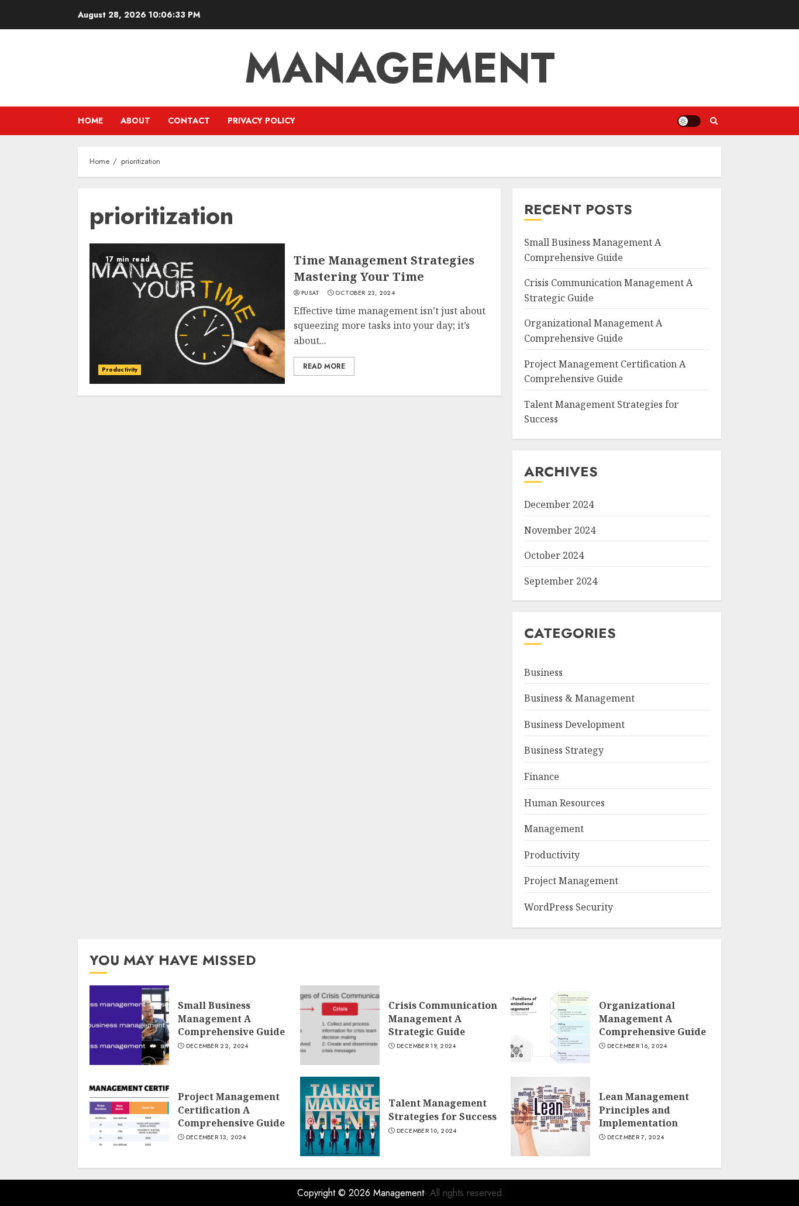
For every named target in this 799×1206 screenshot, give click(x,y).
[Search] (714, 120)
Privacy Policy (261, 120)
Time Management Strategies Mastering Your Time (384, 268)
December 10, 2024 (427, 1131)
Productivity (119, 369)
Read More (324, 366)
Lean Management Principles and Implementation (644, 1109)
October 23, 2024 (365, 293)
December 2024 (559, 504)
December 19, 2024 (426, 1046)
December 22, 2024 (217, 1046)
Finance (541, 776)
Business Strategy (564, 750)
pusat (310, 293)
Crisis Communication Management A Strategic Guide (442, 1018)
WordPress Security (568, 907)
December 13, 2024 (216, 1137)
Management (399, 67)
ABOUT (135, 120)
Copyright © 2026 (335, 1193)
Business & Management (579, 698)
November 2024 (559, 530)
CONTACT (189, 120)
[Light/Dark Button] (689, 121)
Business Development (574, 724)
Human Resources (564, 802)
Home (90, 120)
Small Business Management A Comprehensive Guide (231, 1018)
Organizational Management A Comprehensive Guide (652, 1018)
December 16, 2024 (637, 1046)
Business (543, 672)
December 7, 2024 (635, 1137)
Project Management (571, 880)
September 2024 (560, 581)
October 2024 (554, 555)
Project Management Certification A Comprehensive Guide (231, 1109)
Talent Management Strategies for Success (442, 1109)
